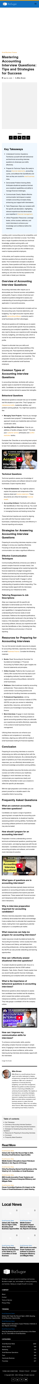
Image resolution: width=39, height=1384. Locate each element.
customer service (13, 433)
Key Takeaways (9, 1122)
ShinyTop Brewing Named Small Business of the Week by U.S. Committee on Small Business (19, 1170)
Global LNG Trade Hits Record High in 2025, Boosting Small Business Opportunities (17, 1154)
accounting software (14, 316)
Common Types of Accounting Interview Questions (20, 1127)
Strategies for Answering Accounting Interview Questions (18, 1130)
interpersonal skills (8, 405)
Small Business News (8, 1151)
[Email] (28, 138)
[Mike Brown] (6, 1089)
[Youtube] (26, 1379)
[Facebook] (11, 138)
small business (29, 176)
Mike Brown (21, 78)
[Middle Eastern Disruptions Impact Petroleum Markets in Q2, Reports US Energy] (28, 1213)
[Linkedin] (24, 138)
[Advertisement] (19, 27)
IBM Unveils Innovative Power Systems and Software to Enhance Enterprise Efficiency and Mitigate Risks (18, 1179)
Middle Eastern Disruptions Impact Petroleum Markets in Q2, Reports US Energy (18, 1162)
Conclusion (8, 1135)
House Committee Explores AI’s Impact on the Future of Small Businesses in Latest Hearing (18, 1188)
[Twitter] (15, 138)
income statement (22, 494)
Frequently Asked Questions (13, 1137)
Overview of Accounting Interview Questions (18, 1124)
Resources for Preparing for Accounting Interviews (20, 1133)
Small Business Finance (9, 52)
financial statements (18, 171)
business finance (13, 651)
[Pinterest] (19, 138)
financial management (25, 214)
